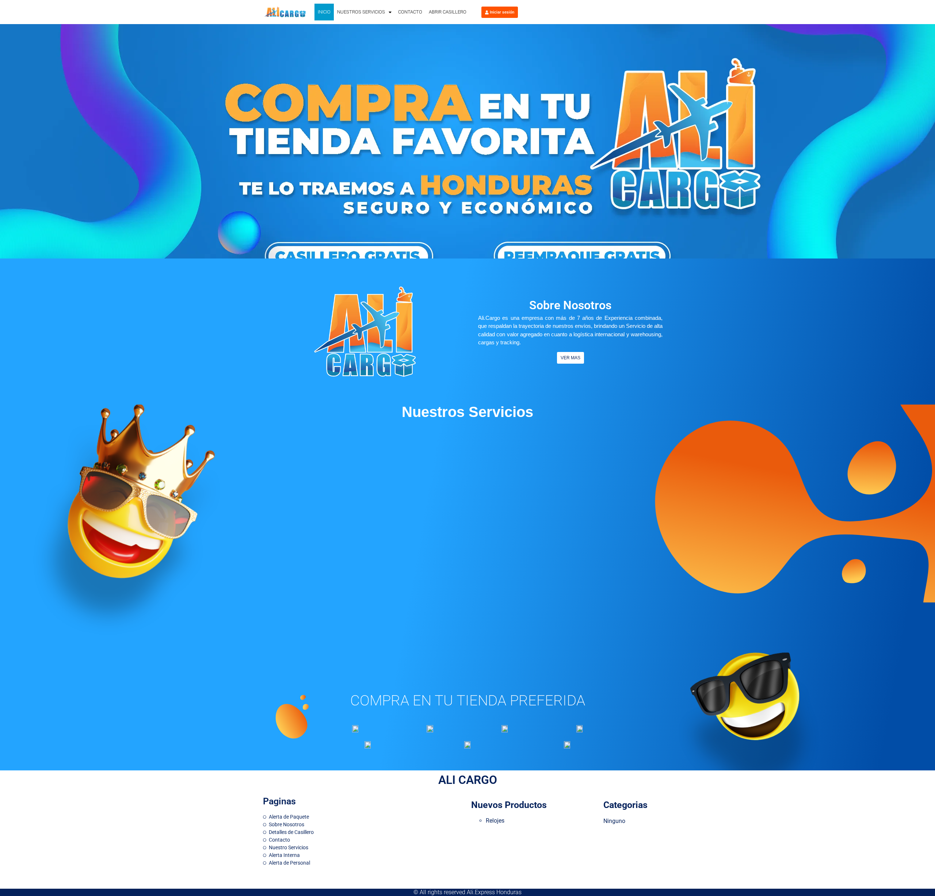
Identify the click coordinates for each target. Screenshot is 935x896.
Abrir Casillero (447, 12)
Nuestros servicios (361, 12)
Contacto (410, 12)
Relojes (495, 820)
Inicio (324, 12)
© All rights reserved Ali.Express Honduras (467, 892)
